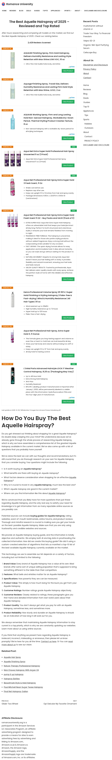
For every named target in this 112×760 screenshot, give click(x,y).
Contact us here (48, 641)
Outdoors (88, 128)
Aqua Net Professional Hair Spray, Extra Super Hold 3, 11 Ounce (47, 332)
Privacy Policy (89, 69)
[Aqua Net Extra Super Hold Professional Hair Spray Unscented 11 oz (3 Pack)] (12, 158)
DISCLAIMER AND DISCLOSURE (95, 11)
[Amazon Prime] (71, 67)
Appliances (88, 111)
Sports (86, 119)
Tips (86, 115)
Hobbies (88, 123)
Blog (21, 11)
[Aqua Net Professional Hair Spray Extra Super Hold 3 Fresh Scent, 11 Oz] (12, 187)
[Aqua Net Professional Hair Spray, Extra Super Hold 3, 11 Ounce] (12, 336)
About (86, 73)
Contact (87, 77)
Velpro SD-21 (89, 40)
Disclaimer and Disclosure (95, 65)
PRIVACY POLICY (91, 140)
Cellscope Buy (90, 52)
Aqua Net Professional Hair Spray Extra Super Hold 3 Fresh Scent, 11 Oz (49, 182)
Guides (37, 11)
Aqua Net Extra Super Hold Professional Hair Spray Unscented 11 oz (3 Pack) (49, 153)
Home (4, 11)
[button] (60, 10)
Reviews (13, 11)
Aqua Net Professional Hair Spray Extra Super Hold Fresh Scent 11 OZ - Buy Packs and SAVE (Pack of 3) (49, 217)
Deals (28, 11)
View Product (68, 71)
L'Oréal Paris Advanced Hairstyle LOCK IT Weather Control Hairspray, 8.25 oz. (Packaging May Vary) (49, 370)
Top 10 (45, 11)
